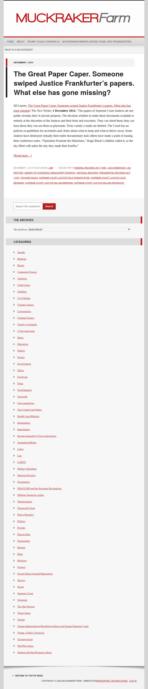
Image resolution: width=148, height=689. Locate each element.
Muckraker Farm (74, 17)
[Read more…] (22, 155)
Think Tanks (23, 613)
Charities (22, 278)
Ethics (20, 370)
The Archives (20, 229)
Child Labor (23, 285)
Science (21, 567)
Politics (21, 521)
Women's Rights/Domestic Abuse (34, 652)
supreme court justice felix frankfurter (64, 177)
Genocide (22, 396)
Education (22, 344)
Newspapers (23, 481)
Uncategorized (25, 639)
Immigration (23, 422)
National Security (26, 475)
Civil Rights (23, 298)
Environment (24, 363)
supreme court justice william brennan (49, 182)
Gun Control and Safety (29, 409)
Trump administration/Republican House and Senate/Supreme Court (52, 626)
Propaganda (23, 540)
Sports (20, 586)
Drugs (20, 337)
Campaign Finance (27, 272)
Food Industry (24, 390)
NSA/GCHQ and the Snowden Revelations (39, 488)
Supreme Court (25, 593)
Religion (22, 560)
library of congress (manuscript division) (49, 172)
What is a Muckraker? (19, 49)
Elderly (21, 350)
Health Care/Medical (28, 416)
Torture (21, 619)
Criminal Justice (25, 317)
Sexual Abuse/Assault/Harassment (35, 573)
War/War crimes (25, 645)
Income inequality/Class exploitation (36, 436)
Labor (20, 449)
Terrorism (22, 600)
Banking (21, 258)
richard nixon (29, 177)
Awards (21, 252)
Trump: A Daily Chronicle (43, 41)
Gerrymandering (25, 403)
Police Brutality (25, 514)
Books (20, 265)
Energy (21, 357)
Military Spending (27, 468)
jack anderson (117, 167)
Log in (133, 680)
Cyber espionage (26, 331)
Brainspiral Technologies (112, 680)
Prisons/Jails (23, 534)
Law (51, 167)
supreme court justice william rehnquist (99, 182)
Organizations (24, 501)
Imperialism (23, 429)
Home (10, 41)
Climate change (25, 304)
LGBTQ (21, 462)
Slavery (21, 580)
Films (20, 383)
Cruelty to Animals (27, 324)
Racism (21, 547)
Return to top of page (29, 675)
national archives (87, 172)
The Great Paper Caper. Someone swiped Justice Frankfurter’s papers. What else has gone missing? (74, 82)
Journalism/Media (26, 442)
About (20, 41)
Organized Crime (26, 508)
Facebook (22, 376)
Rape (20, 554)
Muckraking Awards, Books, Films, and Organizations (96, 41)
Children (22, 291)
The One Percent (25, 606)
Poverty (21, 527)
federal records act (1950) (90, 167)
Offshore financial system (30, 495)
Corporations (24, 311)
